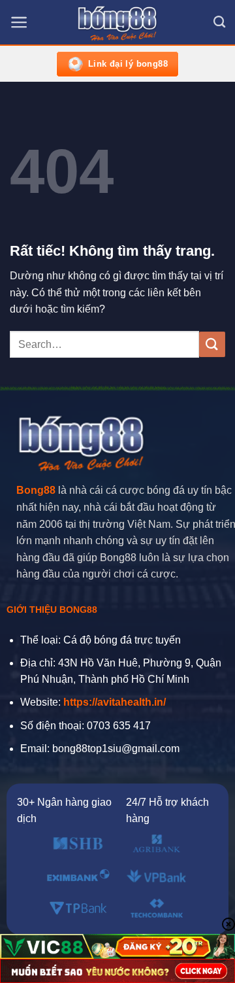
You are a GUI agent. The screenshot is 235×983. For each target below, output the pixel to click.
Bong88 (35, 490)
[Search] (219, 22)
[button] (19, 22)
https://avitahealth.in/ (114, 702)
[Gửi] (212, 344)
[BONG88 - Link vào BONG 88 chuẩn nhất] (117, 23)
